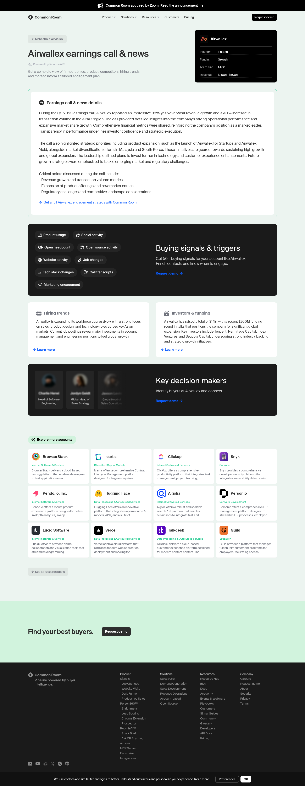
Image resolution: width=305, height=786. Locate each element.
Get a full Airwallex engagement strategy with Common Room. (90, 202)
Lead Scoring (130, 713)
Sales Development (173, 688)
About (244, 688)
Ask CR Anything (132, 738)
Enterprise (127, 753)
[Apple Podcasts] (67, 764)
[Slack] (45, 764)
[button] (47, 39)
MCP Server (128, 748)
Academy (206, 693)
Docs (203, 688)
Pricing (189, 17)
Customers (172, 17)
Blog (203, 683)
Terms (244, 703)
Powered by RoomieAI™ (49, 64)
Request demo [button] (116, 631)
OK (246, 779)
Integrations (128, 758)
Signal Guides (209, 713)
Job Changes (130, 683)
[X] (52, 764)
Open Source (169, 703)
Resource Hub (209, 678)
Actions (125, 743)
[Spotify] (60, 764)
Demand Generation (173, 683)
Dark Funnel (129, 693)
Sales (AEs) (167, 678)
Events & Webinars (212, 698)
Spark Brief (129, 733)
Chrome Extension (134, 718)
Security (245, 693)
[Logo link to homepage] (69, 674)
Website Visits (131, 688)
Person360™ (129, 703)
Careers (245, 678)
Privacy (245, 698)
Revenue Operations (173, 693)
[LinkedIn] (30, 764)
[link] (45, 17)
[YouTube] (37, 764)
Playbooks (207, 703)
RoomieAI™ (128, 728)
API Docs (206, 733)
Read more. (202, 779)
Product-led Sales (133, 698)
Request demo (264, 17)
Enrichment (129, 708)
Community (208, 718)
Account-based (170, 698)
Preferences (227, 779)
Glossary (206, 723)
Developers (207, 728)
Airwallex (219, 38)
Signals (125, 678)
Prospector (129, 723)
